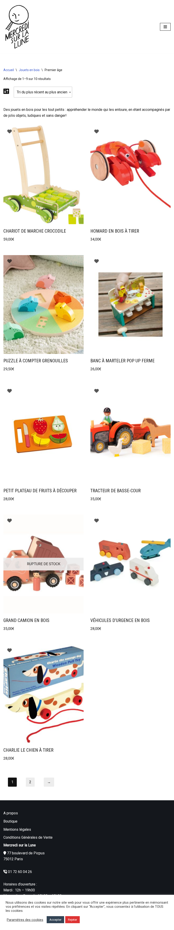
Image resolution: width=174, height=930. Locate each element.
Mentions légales (17, 829)
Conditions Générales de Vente (28, 837)
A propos (10, 813)
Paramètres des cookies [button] (25, 920)
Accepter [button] (55, 919)
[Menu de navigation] (165, 27)
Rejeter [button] (72, 919)
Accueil (8, 70)
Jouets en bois (29, 70)
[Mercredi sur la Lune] (17, 26)
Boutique (10, 821)
